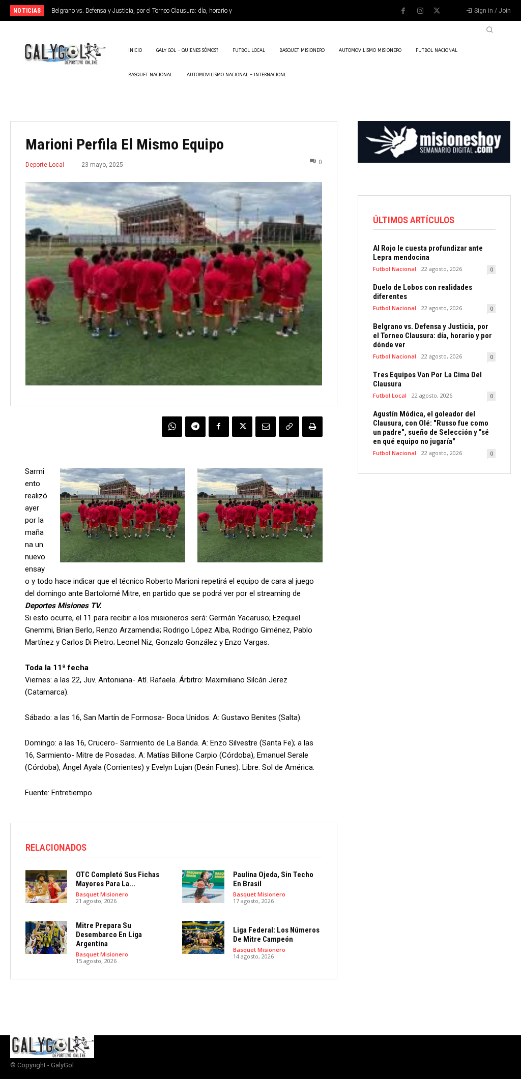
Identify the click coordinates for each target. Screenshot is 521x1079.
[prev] (271, 10)
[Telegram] (195, 426)
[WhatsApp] (172, 426)
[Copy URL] (289, 426)
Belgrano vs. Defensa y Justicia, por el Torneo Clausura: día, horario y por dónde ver (432, 335)
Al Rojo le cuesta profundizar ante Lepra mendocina (428, 253)
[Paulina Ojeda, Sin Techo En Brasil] (203, 887)
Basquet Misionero (102, 894)
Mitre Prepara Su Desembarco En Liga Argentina (109, 934)
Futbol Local (390, 395)
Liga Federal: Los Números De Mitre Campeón (276, 934)
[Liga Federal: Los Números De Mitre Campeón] (203, 937)
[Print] (312, 426)
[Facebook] (403, 11)
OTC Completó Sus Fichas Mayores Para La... (117, 879)
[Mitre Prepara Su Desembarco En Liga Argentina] (46, 937)
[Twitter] (437, 11)
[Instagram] (420, 11)
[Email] (265, 426)
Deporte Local (44, 165)
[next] (287, 10)
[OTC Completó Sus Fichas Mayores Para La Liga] (46, 887)
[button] (489, 29)
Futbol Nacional (394, 269)
